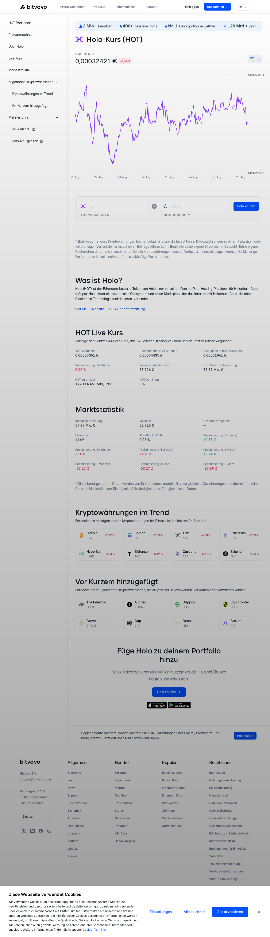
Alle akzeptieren (230, 912)
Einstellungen (161, 912)
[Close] (259, 911)
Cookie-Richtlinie (94, 929)
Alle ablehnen (194, 912)
